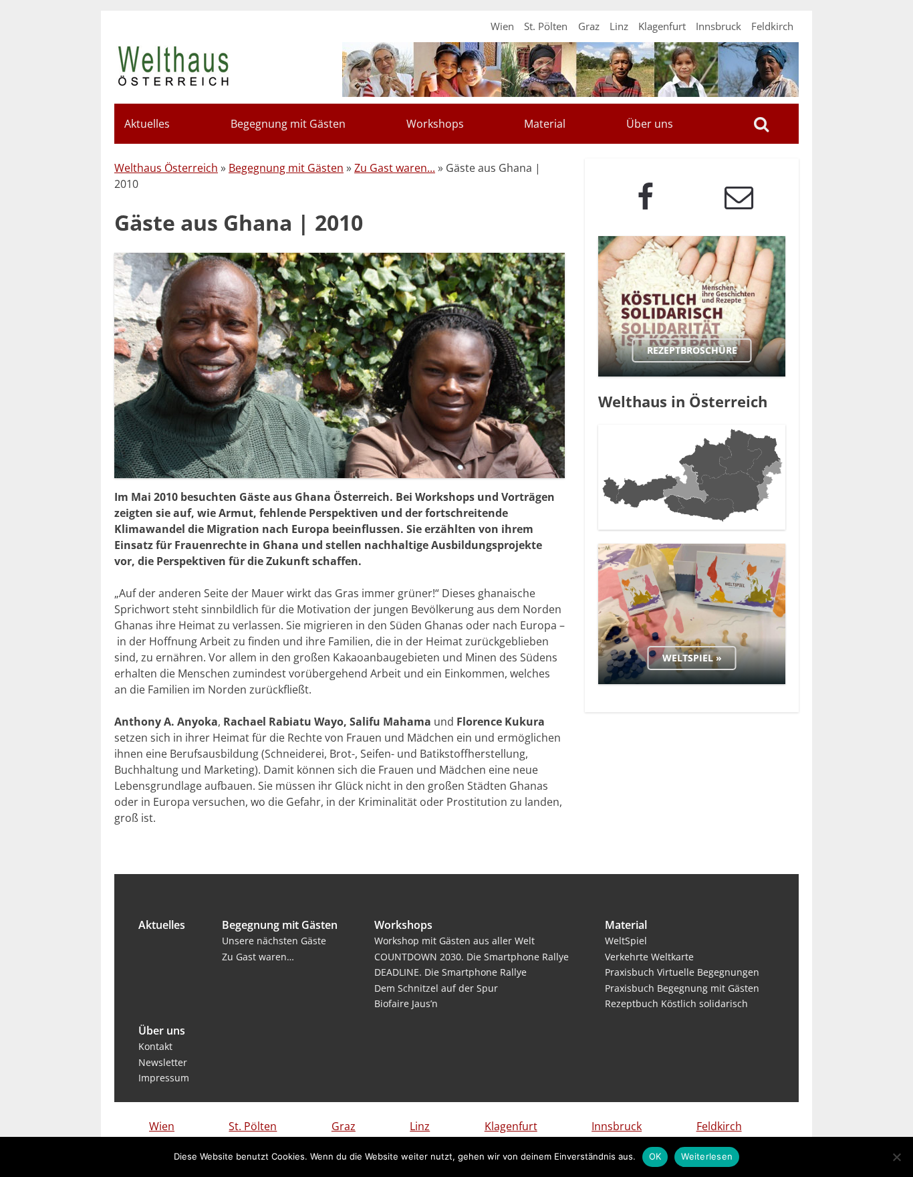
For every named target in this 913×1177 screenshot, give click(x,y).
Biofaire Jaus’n (406, 1003)
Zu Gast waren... (394, 167)
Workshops (435, 123)
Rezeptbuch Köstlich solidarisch (676, 1003)
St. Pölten (545, 26)
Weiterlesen (707, 1156)
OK (655, 1156)
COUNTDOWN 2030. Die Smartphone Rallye (471, 956)
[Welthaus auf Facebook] (645, 197)
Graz (589, 26)
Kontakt (155, 1046)
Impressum (163, 1077)
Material (544, 123)
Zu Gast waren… (258, 956)
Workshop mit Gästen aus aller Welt (454, 940)
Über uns (649, 123)
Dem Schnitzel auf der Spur (436, 988)
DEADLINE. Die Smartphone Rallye (450, 972)
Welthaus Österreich (166, 167)
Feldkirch (772, 26)
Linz (619, 26)
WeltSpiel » (692, 657)
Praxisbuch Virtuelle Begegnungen (682, 972)
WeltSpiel (626, 940)
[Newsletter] (738, 197)
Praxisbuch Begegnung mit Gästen (682, 988)
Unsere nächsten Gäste (274, 940)
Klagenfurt (662, 26)
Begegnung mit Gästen (288, 123)
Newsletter (162, 1062)
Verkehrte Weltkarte (649, 956)
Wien (502, 26)
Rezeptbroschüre (692, 350)
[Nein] (896, 1157)
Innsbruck (718, 26)
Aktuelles (147, 123)
